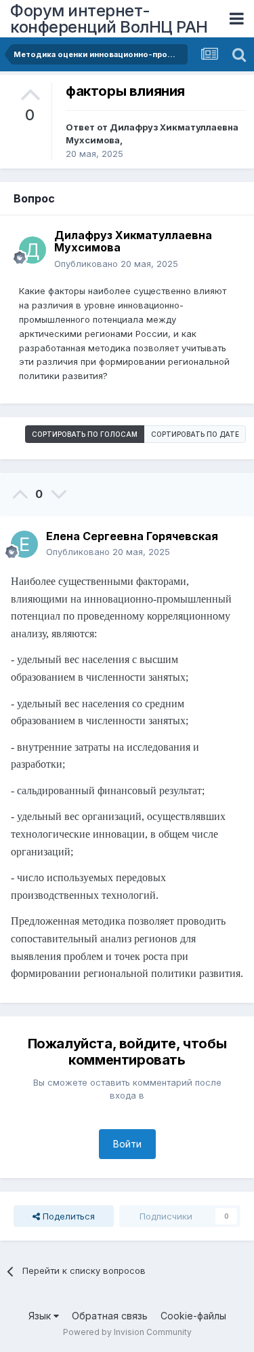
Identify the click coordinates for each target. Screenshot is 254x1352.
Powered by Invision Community (127, 1332)
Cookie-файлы (193, 1315)
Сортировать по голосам (84, 434)
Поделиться (67, 1216)
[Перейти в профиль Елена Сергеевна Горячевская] (24, 544)
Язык (41, 1315)
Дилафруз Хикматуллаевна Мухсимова (133, 241)
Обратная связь (110, 1315)
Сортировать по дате (195, 434)
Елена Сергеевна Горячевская (132, 536)
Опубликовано (116, 263)
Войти (127, 1144)
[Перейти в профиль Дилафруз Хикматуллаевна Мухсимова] (32, 250)
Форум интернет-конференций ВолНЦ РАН (109, 19)
